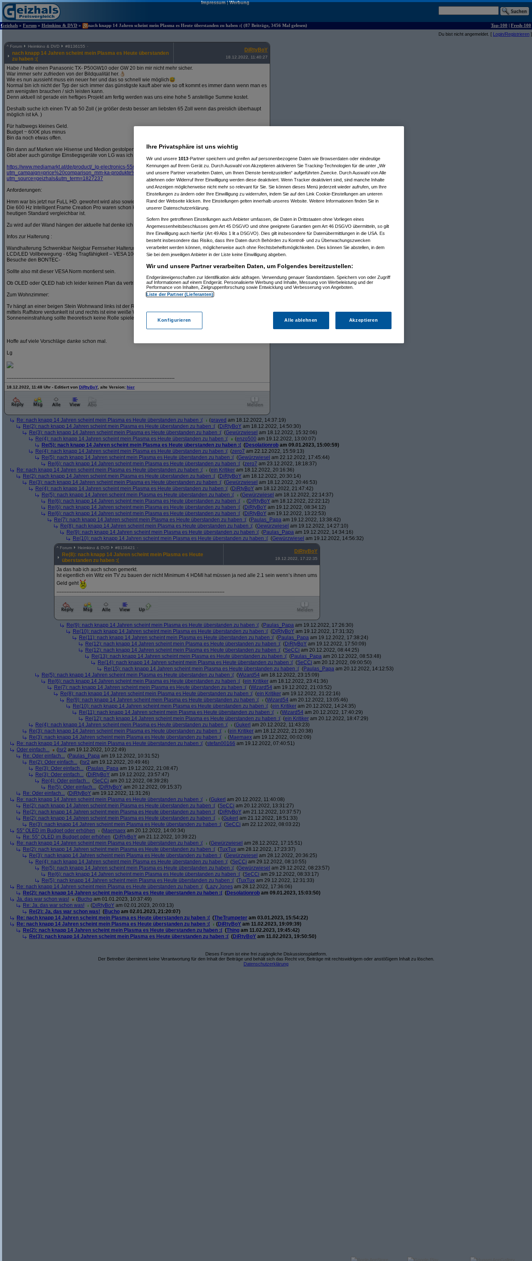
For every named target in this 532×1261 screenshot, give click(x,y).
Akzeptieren (363, 320)
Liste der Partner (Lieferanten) (180, 294)
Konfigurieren (174, 320)
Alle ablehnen (300, 320)
